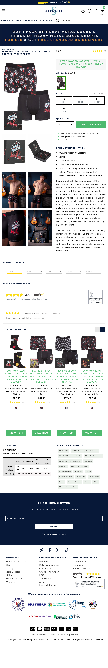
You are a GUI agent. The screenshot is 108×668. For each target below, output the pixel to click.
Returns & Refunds (49, 565)
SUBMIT (54, 527)
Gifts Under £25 (65, 472)
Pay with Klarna (47, 585)
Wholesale (11, 582)
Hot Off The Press (15, 578)
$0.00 (102, 14)
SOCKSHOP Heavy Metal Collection (84, 451)
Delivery (43, 561)
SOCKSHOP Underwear (93, 456)
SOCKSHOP (63, 451)
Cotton (88, 472)
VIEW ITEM (16, 433)
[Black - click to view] (16, 408)
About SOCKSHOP (15, 561)
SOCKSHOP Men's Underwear (69, 461)
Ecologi (9, 568)
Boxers (61, 482)
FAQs (42, 575)
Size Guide (99, 94)
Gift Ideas (88, 461)
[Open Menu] (3, 11)
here (63, 534)
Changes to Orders (49, 571)
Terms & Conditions (38, 635)
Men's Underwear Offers (67, 487)
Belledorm (78, 565)
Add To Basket (91, 124)
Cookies (52, 635)
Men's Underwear (74, 482)
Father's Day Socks (66, 477)
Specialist (78, 472)
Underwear (63, 466)
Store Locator (12, 571)
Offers (96, 482)
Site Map (74, 635)
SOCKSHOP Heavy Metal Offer (70, 456)
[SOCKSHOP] (53, 11)
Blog (7, 565)
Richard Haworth (82, 568)
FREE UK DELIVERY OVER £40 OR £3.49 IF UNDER (26, 21)
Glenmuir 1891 (80, 561)
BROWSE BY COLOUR (79, 466)
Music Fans (81, 477)
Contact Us (45, 568)
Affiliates (10, 575)
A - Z (42, 582)
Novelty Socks (94, 477)
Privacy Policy (63, 635)
